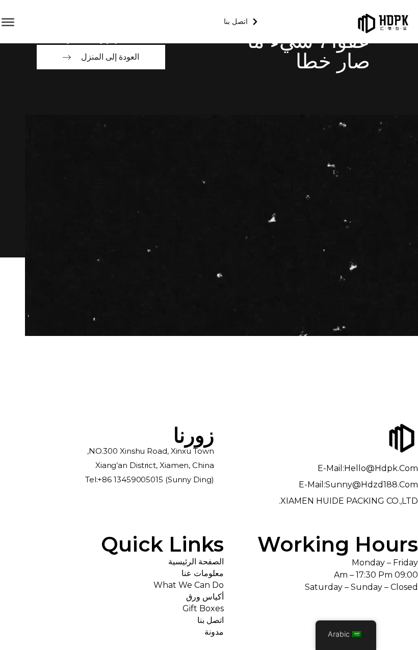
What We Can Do (188, 585)
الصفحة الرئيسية (195, 561)
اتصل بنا (210, 620)
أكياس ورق (204, 597)
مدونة (213, 632)
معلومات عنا (202, 573)
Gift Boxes (202, 608)
